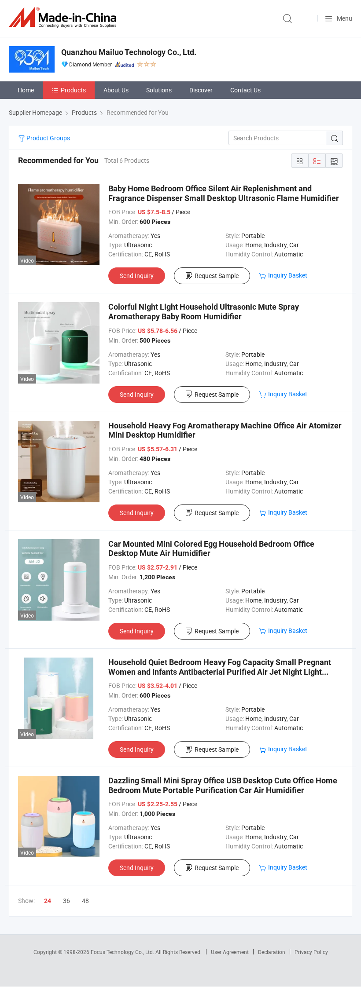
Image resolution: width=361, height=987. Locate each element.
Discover (201, 90)
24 (47, 900)
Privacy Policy (311, 951)
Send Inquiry (137, 275)
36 (66, 900)
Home (26, 90)
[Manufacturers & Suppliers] (64, 17)
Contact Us (245, 90)
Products (73, 90)
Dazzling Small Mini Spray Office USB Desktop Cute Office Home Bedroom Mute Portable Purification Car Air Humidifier (222, 785)
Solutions (159, 90)
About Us (116, 90)
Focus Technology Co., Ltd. (123, 951)
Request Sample (217, 275)
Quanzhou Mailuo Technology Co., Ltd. (128, 52)
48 (85, 900)
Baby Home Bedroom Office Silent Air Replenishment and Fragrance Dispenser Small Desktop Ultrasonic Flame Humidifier (223, 193)
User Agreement (230, 951)
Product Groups (47, 138)
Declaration (271, 951)
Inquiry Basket (287, 275)
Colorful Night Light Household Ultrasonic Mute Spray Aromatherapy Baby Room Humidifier (203, 311)
